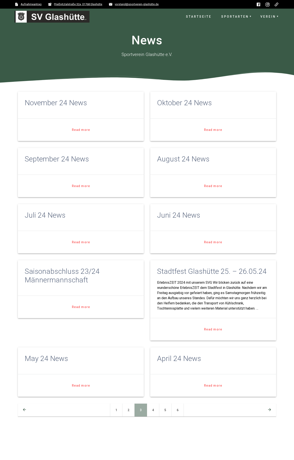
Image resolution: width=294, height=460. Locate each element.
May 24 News (46, 358)
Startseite (199, 16)
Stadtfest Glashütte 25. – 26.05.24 (212, 271)
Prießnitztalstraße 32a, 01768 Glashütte (78, 4)
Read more (81, 130)
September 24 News (57, 159)
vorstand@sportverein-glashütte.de (137, 4)
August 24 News (183, 159)
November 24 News (56, 103)
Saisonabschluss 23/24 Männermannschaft (62, 275)
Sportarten (235, 16)
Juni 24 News (178, 215)
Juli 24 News (45, 215)
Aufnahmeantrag (31, 4)
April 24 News (179, 358)
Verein (268, 16)
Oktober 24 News (184, 103)
